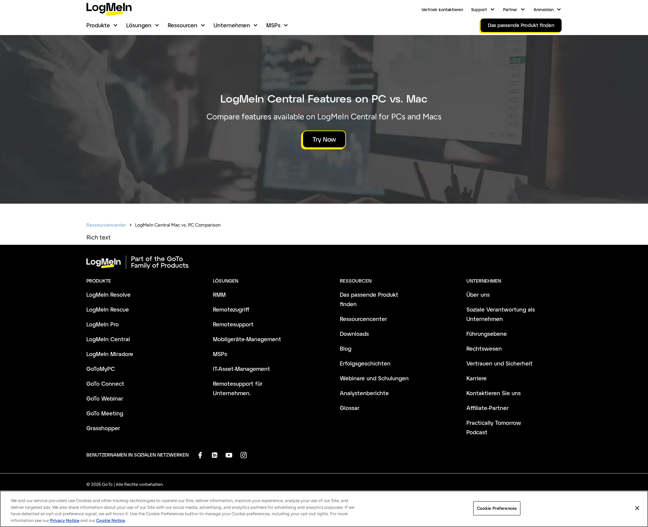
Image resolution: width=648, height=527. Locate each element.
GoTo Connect (105, 383)
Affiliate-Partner (487, 408)
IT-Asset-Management (241, 368)
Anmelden (544, 9)
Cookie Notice (110, 520)
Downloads (354, 333)
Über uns (478, 294)
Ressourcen (182, 25)
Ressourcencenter (106, 225)
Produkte (98, 25)
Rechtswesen (484, 348)
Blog (345, 348)
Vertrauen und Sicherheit (499, 363)
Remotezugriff (231, 309)
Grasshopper (103, 428)
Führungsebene (486, 333)
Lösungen (139, 25)
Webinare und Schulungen (374, 378)
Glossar (349, 408)
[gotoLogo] (109, 9)
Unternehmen (232, 25)
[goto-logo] (324, 262)
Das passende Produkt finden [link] (521, 25)
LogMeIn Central (108, 339)
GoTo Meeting (104, 413)
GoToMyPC (100, 368)
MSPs (273, 25)
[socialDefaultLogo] (200, 455)
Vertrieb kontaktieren (442, 9)
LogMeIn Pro (102, 324)
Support (479, 9)
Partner (510, 9)
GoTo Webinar (104, 398)
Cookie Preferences (497, 508)
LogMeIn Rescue (107, 309)
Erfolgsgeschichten (365, 363)
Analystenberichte (364, 393)
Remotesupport (233, 324)
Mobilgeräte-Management (247, 339)
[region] (324, 509)
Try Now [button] (324, 139)
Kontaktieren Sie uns (493, 393)
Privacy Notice (64, 520)
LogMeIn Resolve (108, 294)
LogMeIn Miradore (109, 354)
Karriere (476, 378)
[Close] (637, 508)
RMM (219, 294)
